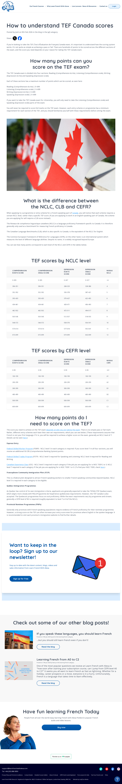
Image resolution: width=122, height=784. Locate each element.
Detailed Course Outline (41, 775)
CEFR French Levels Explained (67, 775)
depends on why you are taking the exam (63, 430)
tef (49, 32)
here (25, 438)
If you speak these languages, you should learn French (74, 634)
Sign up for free (20, 579)
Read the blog (48, 647)
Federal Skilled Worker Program (20, 448)
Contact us (103, 6)
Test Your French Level (97, 775)
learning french (63, 637)
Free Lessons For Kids (83, 775)
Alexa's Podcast (53, 775)
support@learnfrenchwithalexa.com (14, 768)
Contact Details (28, 775)
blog (40, 32)
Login (114, 6)
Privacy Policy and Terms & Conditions (12, 775)
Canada (75, 213)
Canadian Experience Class (17, 464)
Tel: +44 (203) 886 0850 (10, 771)
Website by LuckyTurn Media (80, 779)
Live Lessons (76, 6)
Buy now (61, 727)
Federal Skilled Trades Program (20, 456)
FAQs (106, 775)
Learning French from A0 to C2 (58, 659)
